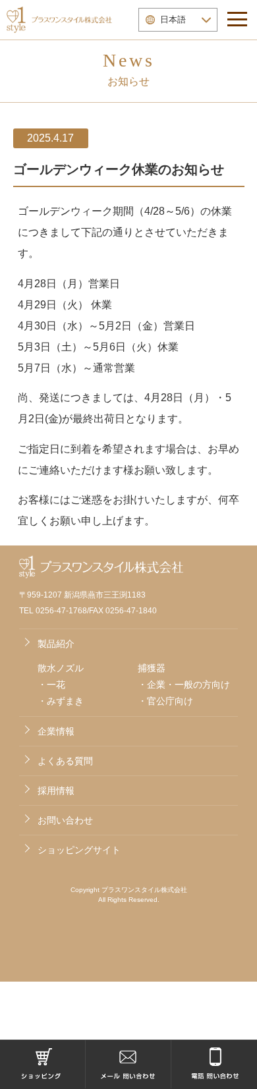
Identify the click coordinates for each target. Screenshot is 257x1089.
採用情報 (56, 790)
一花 (56, 684)
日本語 (173, 19)
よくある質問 (65, 761)
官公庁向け (170, 701)
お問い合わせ (65, 820)
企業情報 (56, 731)
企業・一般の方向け (188, 684)
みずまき (65, 701)
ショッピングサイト (79, 850)
